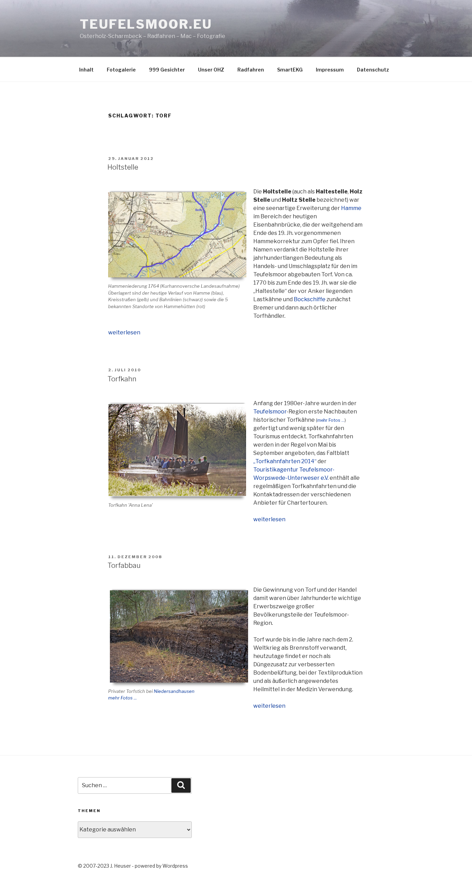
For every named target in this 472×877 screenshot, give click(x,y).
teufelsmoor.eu (146, 24)
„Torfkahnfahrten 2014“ (285, 461)
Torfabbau (124, 565)
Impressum (330, 70)
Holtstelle (122, 167)
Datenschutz (373, 70)
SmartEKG (290, 70)
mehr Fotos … (330, 420)
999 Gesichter (167, 70)
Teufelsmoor (269, 411)
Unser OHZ (211, 70)
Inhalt (86, 70)
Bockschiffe (309, 299)
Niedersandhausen (174, 691)
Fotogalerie (121, 70)
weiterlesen (124, 332)
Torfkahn (121, 379)
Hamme (351, 208)
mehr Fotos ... (122, 697)
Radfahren (250, 70)
